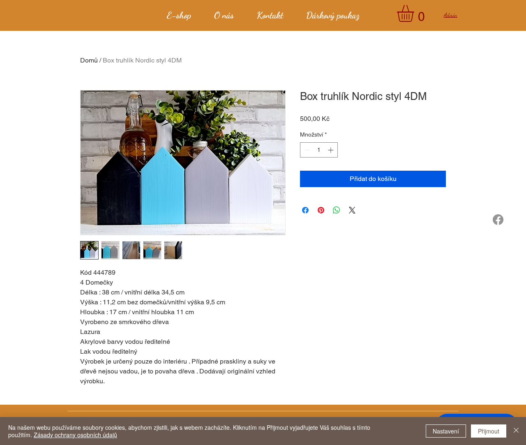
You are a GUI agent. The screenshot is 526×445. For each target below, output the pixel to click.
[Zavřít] (516, 431)
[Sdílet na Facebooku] (305, 210)
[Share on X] (352, 210)
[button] (415, 13)
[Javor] (498, 219)
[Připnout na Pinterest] (321, 210)
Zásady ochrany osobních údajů (75, 435)
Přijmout (488, 431)
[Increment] (331, 150)
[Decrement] (306, 150)
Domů (89, 60)
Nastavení (446, 431)
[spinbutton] (318, 150)
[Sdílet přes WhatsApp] (336, 210)
